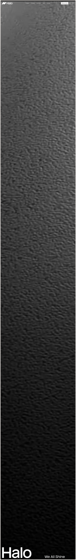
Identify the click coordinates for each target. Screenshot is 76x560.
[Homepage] (7, 3)
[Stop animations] (73, 3)
